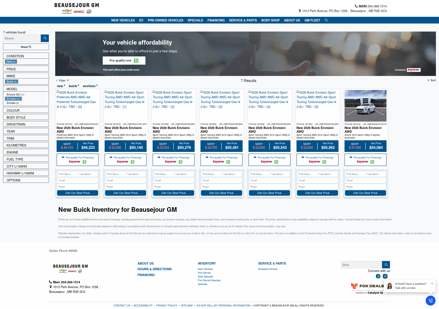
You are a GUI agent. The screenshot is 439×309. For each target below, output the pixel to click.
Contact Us (122, 305)
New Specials (205, 276)
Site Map (187, 305)
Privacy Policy (167, 305)
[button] (123, 20)
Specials (202, 284)
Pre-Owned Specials (209, 280)
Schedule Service (267, 269)
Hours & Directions (155, 269)
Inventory (207, 263)
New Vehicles (205, 269)
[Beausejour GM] (76, 8)
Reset (24, 47)
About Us (146, 263)
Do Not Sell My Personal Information (224, 305)
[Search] (45, 38)
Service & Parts (272, 263)
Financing (146, 275)
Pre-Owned (204, 272)
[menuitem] (27, 61)
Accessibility (143, 305)
